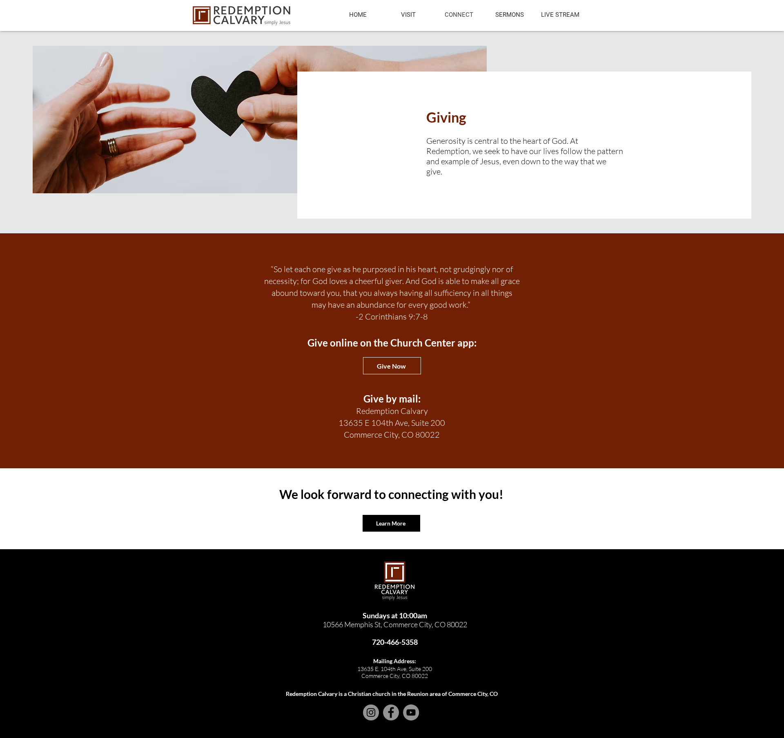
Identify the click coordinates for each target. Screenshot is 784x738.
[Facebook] (391, 712)
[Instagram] (371, 712)
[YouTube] (411, 712)
